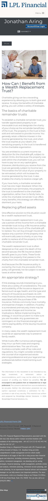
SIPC (28, 429)
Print (6, 43)
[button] (40, 13)
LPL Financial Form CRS (10, 421)
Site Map (4, 490)
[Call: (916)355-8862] (11, 481)
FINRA (23, 429)
